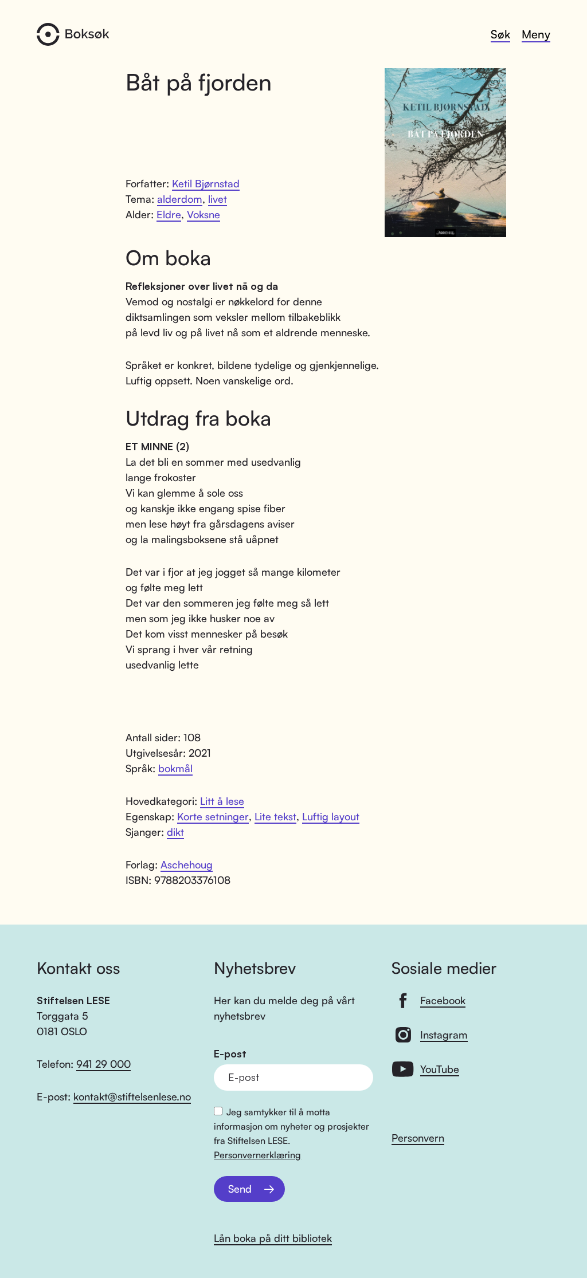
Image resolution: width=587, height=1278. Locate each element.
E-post (230, 1054)
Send (240, 1188)
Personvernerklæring (257, 1155)
